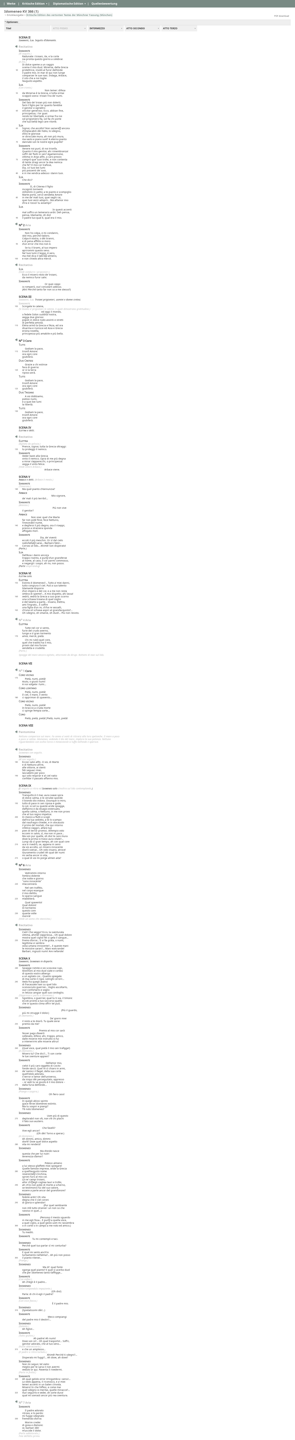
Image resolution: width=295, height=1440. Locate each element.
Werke (11, 3)
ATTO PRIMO (60, 28)
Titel (8, 28)
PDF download (281, 15)
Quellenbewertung (104, 3)
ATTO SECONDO (135, 28)
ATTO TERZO (170, 28)
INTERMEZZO (97, 28)
